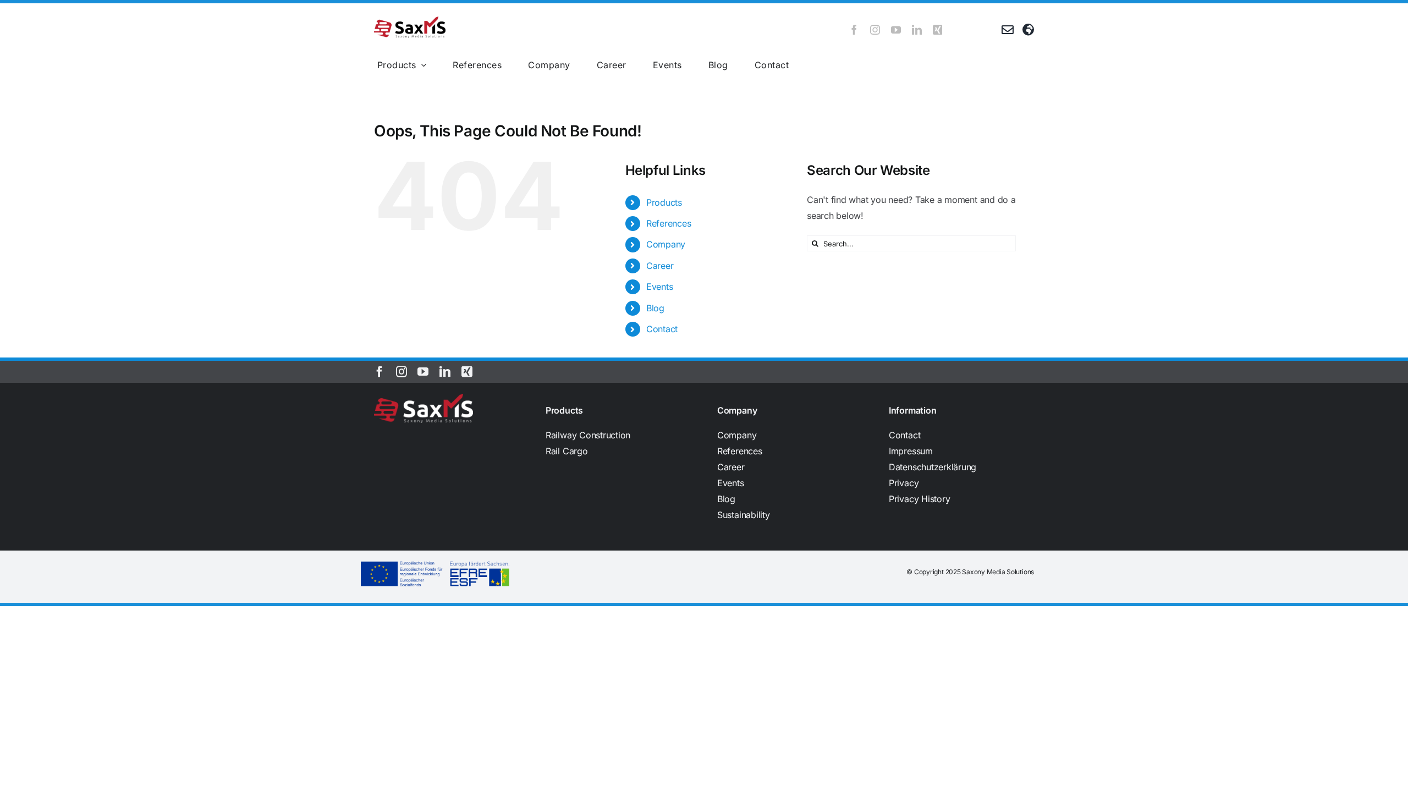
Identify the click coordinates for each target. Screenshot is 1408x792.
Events (659, 286)
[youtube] (896, 30)
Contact (662, 328)
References (668, 223)
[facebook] (854, 30)
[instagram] (875, 30)
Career (660, 265)
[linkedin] (917, 30)
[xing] (938, 30)
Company (665, 244)
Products (664, 202)
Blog (655, 308)
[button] (961, 483)
